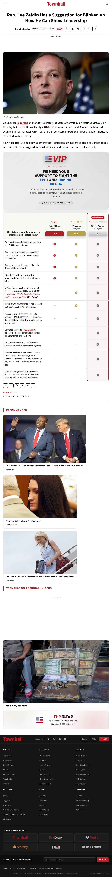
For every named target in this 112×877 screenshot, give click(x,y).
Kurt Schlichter (11, 525)
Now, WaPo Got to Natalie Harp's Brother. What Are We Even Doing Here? (40, 576)
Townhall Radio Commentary (14, 814)
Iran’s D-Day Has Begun (17, 706)
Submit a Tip (44, 810)
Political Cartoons (9, 774)
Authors (6, 784)
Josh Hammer (81, 779)
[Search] (107, 4)
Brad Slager (80, 770)
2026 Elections (44, 756)
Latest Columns (8, 765)
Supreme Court (45, 784)
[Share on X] (67, 29)
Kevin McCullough (82, 765)
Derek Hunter (81, 760)
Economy (42, 770)
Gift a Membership (82, 800)
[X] (49, 739)
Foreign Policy (44, 774)
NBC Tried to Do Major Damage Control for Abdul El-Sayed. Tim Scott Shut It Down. (44, 465)
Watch (5, 770)
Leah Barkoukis (22, 28)
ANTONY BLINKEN (10, 396)
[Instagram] (54, 739)
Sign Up (102, 859)
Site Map (59, 868)
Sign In (84, 739)
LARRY (5, 796)
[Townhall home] (12, 739)
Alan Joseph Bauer (83, 774)
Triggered (6, 800)
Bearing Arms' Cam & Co (12, 810)
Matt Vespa (10, 469)
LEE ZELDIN (26, 396)
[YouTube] (65, 739)
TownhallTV (7, 779)
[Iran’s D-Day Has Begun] (56, 671)
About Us (42, 796)
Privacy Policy (22, 868)
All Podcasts (7, 819)
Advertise (42, 800)
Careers (42, 805)
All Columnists (81, 784)
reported (22, 122)
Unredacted (7, 805)
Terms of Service (8, 868)
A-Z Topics (44, 749)
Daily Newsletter (82, 805)
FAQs (94, 739)
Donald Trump (44, 765)
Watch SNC (80, 810)
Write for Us (43, 814)
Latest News (7, 760)
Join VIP (104, 739)
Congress (42, 760)
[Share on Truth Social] (72, 29)
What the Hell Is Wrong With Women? (23, 521)
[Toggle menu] (5, 4)
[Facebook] (60, 739)
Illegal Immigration (46, 779)
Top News (6, 756)
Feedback (32, 868)
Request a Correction (46, 868)
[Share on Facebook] (78, 29)
